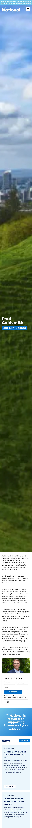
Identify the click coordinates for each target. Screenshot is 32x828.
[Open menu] (28, 9)
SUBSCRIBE (13, 692)
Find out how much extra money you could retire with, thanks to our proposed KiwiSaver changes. (16, 2)
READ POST (10, 786)
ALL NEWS (24, 740)
